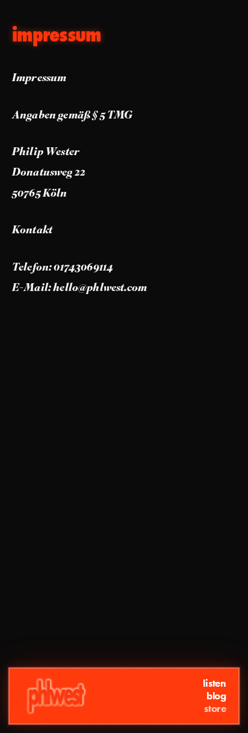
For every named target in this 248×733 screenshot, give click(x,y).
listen (214, 683)
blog (216, 696)
